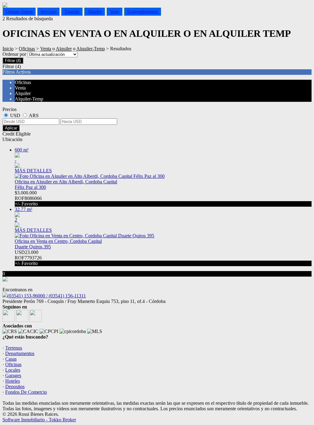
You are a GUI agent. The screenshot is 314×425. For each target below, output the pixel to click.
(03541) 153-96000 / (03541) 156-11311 (46, 295)
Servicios (48, 11)
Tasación (71, 11)
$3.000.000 (28, 198)
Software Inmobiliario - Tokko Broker (39, 419)
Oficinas (27, 48)
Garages (13, 375)
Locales (12, 370)
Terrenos (13, 347)
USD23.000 (28, 258)
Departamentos (19, 353)
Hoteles (12, 381)
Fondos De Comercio (26, 392)
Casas (11, 359)
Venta (114, 11)
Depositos (15, 386)
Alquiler (94, 11)
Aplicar (11, 128)
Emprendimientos (142, 11)
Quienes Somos (19, 11)
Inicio (7, 48)
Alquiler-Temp (90, 48)
